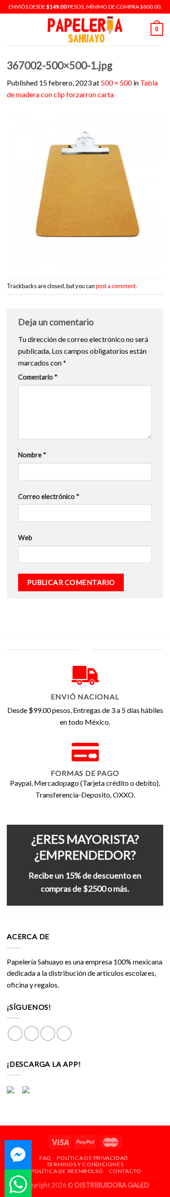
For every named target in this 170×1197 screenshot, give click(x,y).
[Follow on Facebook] (15, 1033)
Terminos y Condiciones (85, 1164)
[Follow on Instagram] (31, 1033)
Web (25, 538)
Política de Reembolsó (67, 1171)
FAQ (45, 1157)
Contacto (125, 1171)
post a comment (116, 286)
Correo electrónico (48, 496)
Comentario (38, 377)
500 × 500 (116, 82)
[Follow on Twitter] (47, 1033)
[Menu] (12, 29)
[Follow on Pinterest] (64, 1033)
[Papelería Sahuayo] (85, 29)
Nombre (32, 455)
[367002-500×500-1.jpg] (85, 188)
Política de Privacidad (92, 1157)
